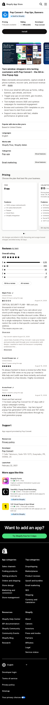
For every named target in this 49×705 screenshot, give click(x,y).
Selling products (9, 576)
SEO (27, 590)
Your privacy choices (11, 697)
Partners (29, 638)
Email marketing (9, 162)
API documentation (10, 624)
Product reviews (32, 576)
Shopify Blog (7, 638)
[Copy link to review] (13, 293)
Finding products (9, 571)
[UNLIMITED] (25, 233)
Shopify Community (11, 628)
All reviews (25, 283)
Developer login (9, 672)
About (28, 619)
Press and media (32, 633)
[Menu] (45, 4)
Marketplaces (31, 571)
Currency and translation (31, 600)
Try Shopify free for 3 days (24, 536)
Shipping (29, 595)
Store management (10, 597)
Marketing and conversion (8, 591)
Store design (8, 585)
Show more (6, 332)
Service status (32, 652)
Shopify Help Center (11, 619)
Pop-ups (6, 154)
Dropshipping (31, 566)
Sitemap (6, 691)
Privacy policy (8, 442)
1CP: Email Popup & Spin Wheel (22, 504)
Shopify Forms (16, 479)
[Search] (41, 4)
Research (6, 643)
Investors (29, 628)
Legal (27, 647)
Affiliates (29, 643)
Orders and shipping (11, 581)
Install (24, 31)
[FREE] (23, 233)
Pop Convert (40, 25)
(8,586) (28, 25)
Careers (28, 624)
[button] (24, 481)
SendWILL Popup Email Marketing (23, 489)
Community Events (10, 633)
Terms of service (9, 678)
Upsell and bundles (34, 581)
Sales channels (9, 566)
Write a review (9, 283)
